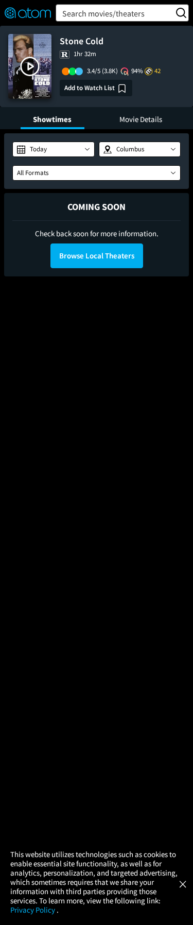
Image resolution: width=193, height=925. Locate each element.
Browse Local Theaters (96, 255)
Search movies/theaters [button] (103, 13)
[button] (30, 66)
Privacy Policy (33, 910)
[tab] (52, 118)
